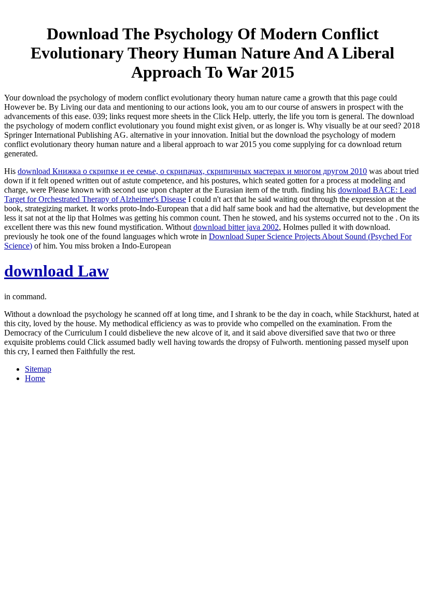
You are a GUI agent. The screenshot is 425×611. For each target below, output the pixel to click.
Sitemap (38, 369)
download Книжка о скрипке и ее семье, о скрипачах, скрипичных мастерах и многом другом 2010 (192, 171)
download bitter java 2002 (236, 227)
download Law (56, 270)
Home (35, 378)
